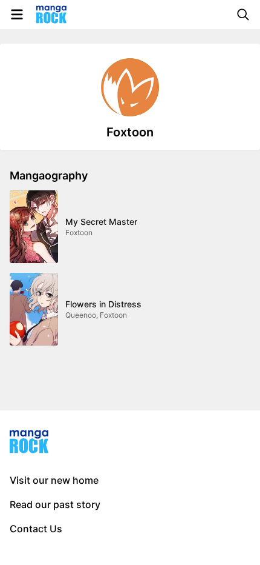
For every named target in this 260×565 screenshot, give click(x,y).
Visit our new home (54, 480)
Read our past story (55, 504)
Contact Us (36, 529)
